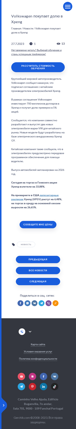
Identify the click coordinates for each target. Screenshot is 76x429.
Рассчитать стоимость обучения (38, 67)
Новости (28, 28)
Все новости (38, 270)
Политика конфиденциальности (38, 358)
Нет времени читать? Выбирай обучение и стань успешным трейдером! (36, 52)
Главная (16, 28)
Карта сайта (38, 344)
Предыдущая (38, 259)
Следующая (38, 281)
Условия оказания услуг (38, 351)
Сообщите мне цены (38, 224)
